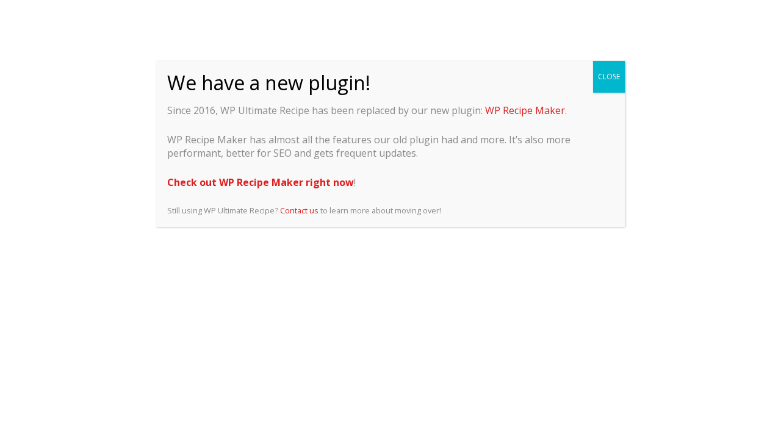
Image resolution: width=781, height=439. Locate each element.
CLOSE (609, 76)
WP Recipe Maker (525, 110)
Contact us (299, 210)
